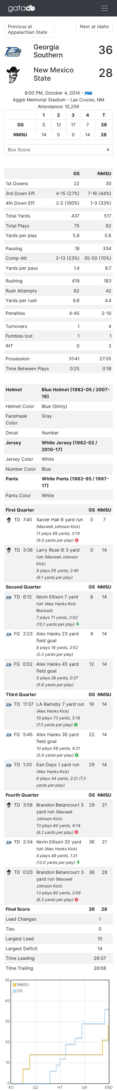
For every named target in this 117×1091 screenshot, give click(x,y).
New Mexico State (54, 74)
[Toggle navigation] (104, 8)
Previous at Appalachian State (27, 29)
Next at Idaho (94, 26)
